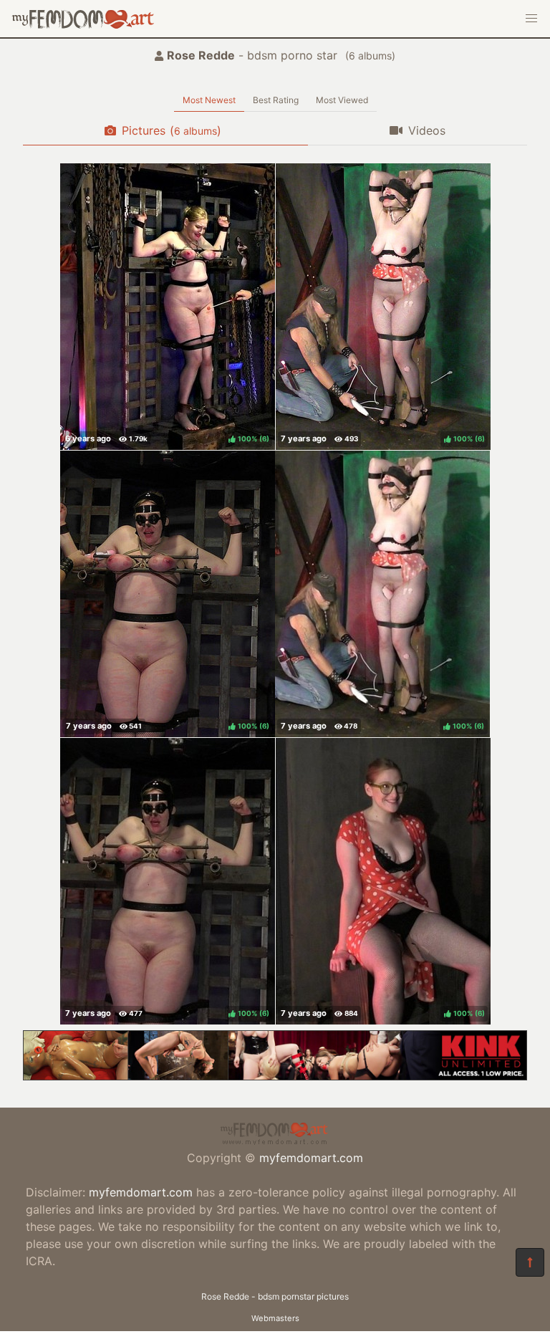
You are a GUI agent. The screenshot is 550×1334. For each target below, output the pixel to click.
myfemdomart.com (311, 1158)
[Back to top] (530, 1262)
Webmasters (275, 1318)
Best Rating (276, 100)
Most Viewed (342, 100)
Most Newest (209, 100)
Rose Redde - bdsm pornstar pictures (275, 1296)
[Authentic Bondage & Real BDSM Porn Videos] (275, 1076)
